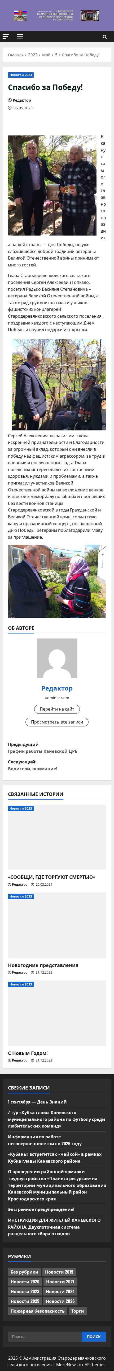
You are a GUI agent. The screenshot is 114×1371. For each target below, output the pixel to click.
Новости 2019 (59, 1272)
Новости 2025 (25, 1301)
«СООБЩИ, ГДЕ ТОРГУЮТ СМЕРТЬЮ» (51, 876)
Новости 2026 (60, 1301)
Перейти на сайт (57, 709)
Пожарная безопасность (38, 1311)
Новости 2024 (60, 1291)
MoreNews (67, 1365)
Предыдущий (42, 747)
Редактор (22, 100)
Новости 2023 (21, 75)
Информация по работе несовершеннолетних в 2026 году (45, 1140)
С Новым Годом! (28, 1052)
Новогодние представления (43, 964)
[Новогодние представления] (57, 925)
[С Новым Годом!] (57, 1013)
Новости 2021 (60, 1281)
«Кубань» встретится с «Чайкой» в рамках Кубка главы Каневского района (55, 1157)
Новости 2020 (25, 1281)
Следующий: (32, 765)
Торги (77, 1311)
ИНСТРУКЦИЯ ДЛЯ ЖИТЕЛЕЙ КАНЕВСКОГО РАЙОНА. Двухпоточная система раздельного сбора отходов (54, 1227)
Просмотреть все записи (57, 722)
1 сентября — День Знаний (37, 1101)
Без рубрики (24, 1272)
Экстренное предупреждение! (41, 1209)
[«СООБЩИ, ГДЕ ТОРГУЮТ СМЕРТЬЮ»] (57, 837)
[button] (6, 36)
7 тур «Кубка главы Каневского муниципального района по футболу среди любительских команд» (56, 1119)
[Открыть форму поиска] (105, 37)
